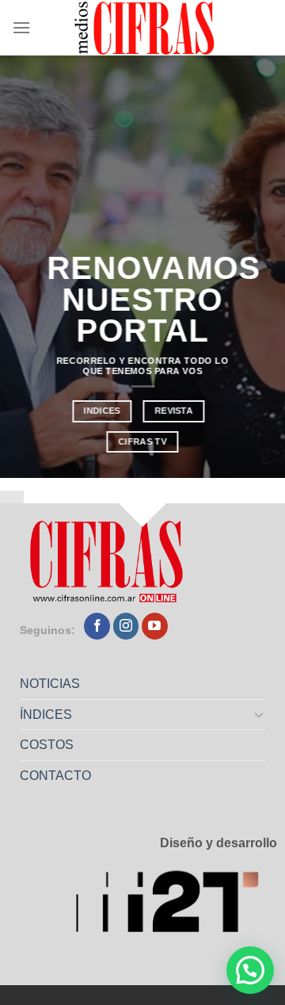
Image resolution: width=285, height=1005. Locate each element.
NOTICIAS (50, 683)
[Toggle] (259, 714)
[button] (250, 970)
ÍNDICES (46, 714)
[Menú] (21, 27)
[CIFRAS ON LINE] (145, 27)
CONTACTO (55, 775)
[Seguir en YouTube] (155, 626)
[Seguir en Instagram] (126, 626)
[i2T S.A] (176, 905)
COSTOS (47, 744)
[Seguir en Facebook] (97, 626)
